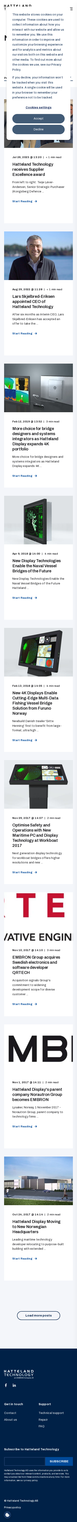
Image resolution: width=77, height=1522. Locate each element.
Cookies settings (39, 107)
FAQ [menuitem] (42, 1426)
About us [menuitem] (10, 1419)
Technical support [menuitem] (51, 1413)
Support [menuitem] (45, 1404)
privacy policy (31, 1480)
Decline (39, 129)
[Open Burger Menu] (71, 8)
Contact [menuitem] (10, 1413)
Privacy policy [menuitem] (12, 1507)
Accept (39, 118)
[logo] (18, 1374)
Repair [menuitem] (43, 1419)
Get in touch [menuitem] (13, 1404)
